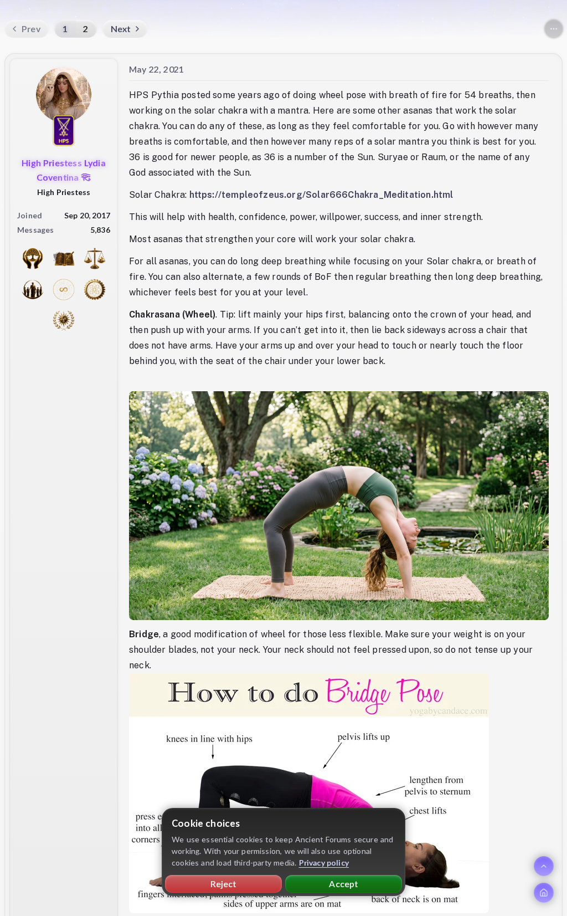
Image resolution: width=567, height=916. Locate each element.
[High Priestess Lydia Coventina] (63, 94)
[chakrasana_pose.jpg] (339, 505)
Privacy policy (324, 862)
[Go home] (544, 893)
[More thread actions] (554, 29)
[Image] (309, 793)
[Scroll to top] (544, 866)
